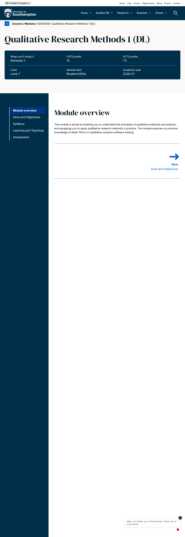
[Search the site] (174, 13)
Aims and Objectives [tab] (26, 117)
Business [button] (142, 12)
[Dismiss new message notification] (180, 518)
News (159, 3)
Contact (176, 3)
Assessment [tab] (21, 137)
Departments (148, 3)
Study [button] (84, 12)
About (122, 3)
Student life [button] (102, 12)
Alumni (137, 3)
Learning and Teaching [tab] (28, 130)
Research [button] (123, 12)
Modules (30, 23)
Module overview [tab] (25, 110)
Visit (129, 3)
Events (167, 3)
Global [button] (159, 12)
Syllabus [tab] (18, 124)
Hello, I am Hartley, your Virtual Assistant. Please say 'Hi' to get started (151, 522)
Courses (17, 23)
